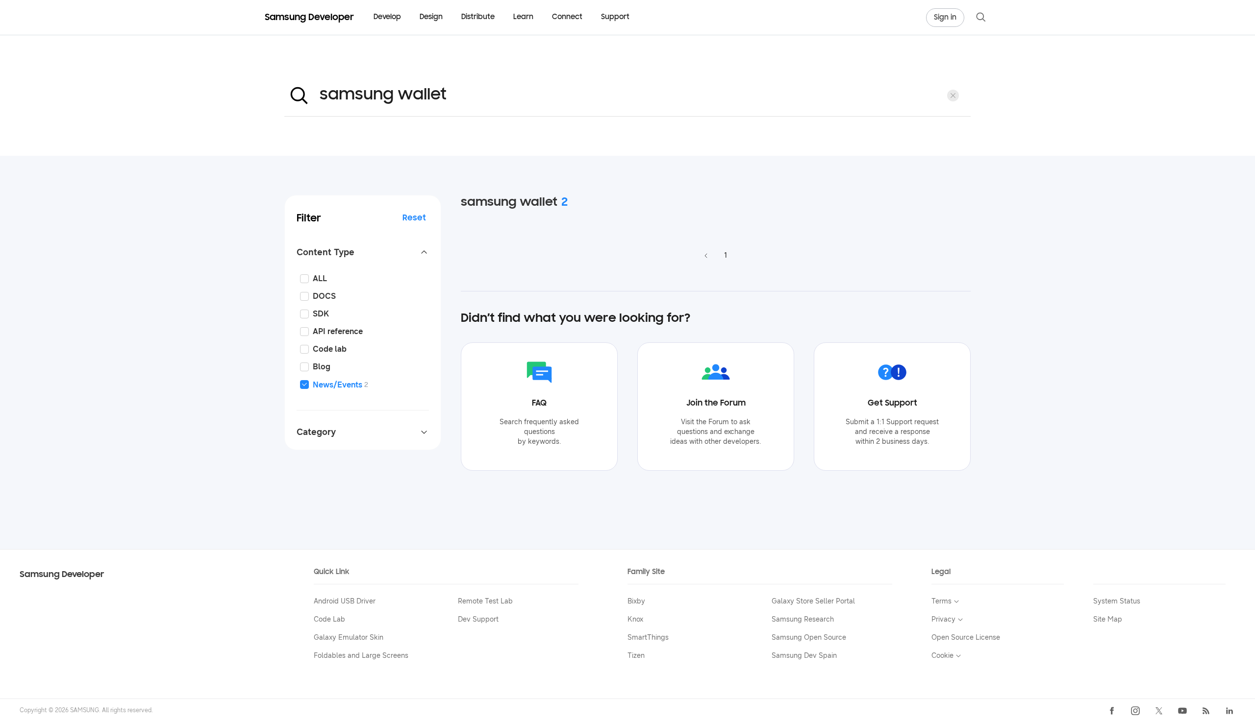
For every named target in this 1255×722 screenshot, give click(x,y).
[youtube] (1182, 711)
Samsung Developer (62, 574)
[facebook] (1112, 711)
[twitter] (1159, 711)
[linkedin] (1229, 711)
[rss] (1206, 711)
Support (615, 17)
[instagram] (1135, 711)
